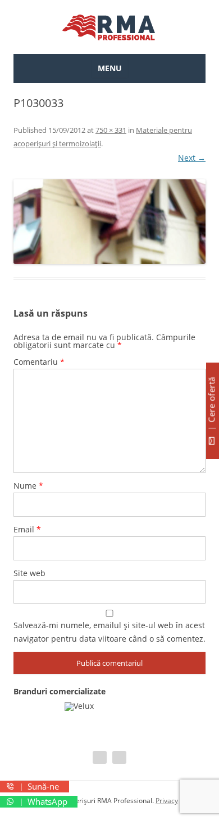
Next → (192, 157)
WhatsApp (46, 801)
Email (27, 529)
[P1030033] (109, 221)
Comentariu (39, 361)
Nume (28, 485)
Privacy (167, 800)
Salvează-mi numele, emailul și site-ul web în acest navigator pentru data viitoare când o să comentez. (109, 632)
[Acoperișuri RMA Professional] (109, 27)
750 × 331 (110, 130)
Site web (29, 573)
